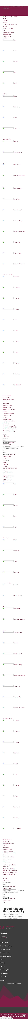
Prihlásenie (12, 454)
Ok (23, 1016)
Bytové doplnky (4, 973)
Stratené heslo (7, 444)
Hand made (3, 977)
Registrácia (12, 442)
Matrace (2, 966)
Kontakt (2, 959)
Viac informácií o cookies (6, 1018)
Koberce (2, 980)
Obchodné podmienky (6, 946)
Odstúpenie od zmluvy (6, 956)
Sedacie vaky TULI (4, 970)
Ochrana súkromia (5, 949)
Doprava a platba (4, 953)
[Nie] (12, 1018)
